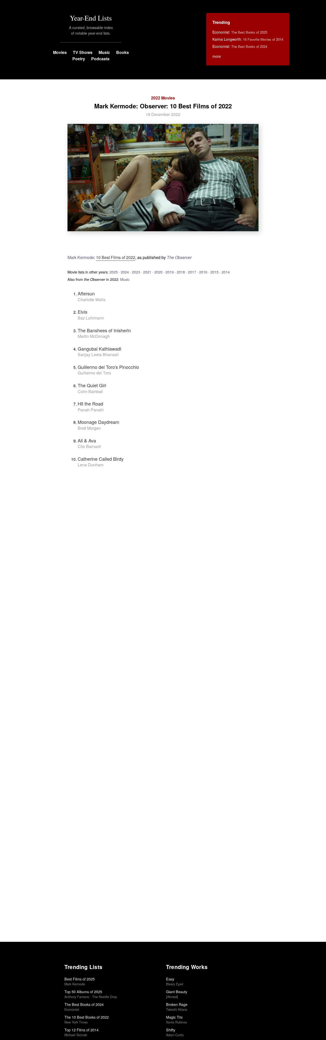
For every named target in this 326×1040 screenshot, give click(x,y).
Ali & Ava (87, 440)
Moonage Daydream (98, 421)
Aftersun (86, 293)
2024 (125, 272)
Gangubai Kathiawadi (99, 348)
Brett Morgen (89, 428)
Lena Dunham (90, 465)
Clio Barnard (89, 446)
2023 (136, 272)
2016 (203, 272)
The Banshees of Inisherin (104, 330)
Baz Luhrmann (91, 318)
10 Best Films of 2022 (115, 257)
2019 (170, 272)
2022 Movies (163, 98)
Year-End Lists (91, 18)
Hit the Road (90, 403)
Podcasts (100, 59)
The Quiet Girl (92, 385)
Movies (60, 52)
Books (122, 52)
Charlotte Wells (91, 299)
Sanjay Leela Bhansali (98, 354)
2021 (147, 272)
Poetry (78, 59)
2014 (226, 272)
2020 (158, 272)
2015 (214, 272)
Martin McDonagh (94, 336)
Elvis (82, 311)
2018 (181, 272)
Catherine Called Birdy (101, 458)
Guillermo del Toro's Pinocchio (108, 367)
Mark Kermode (80, 257)
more (216, 56)
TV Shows (82, 52)
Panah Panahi (91, 410)
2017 (192, 272)
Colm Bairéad (90, 391)
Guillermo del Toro (94, 373)
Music (104, 52)
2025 (114, 272)
